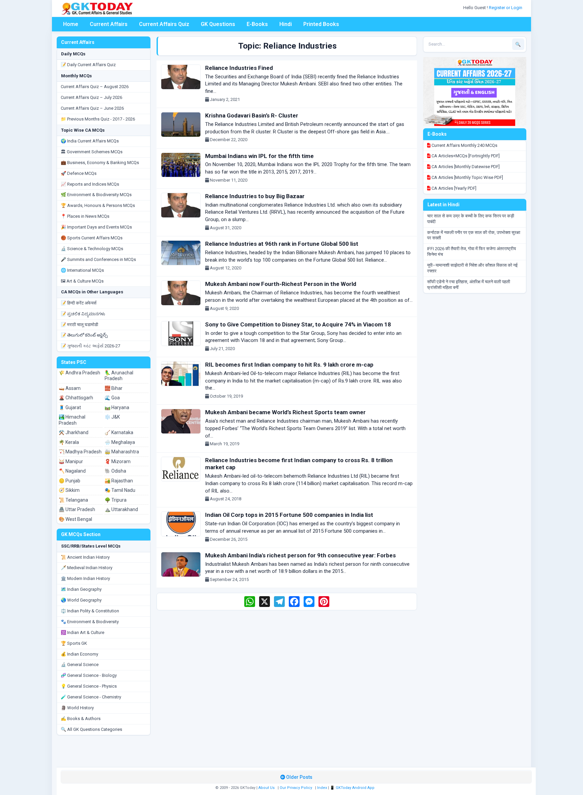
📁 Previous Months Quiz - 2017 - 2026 (98, 119)
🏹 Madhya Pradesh (80, 451)
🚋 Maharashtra (122, 451)
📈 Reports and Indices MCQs (90, 184)
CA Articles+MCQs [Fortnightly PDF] (465, 155)
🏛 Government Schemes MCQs (91, 151)
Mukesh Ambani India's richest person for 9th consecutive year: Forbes (300, 555)
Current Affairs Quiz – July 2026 (91, 97)
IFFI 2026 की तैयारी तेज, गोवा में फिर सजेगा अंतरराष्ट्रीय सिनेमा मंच (471, 251)
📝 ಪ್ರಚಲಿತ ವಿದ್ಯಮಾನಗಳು (83, 313)
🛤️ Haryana (117, 407)
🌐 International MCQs (82, 270)
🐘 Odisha (115, 471)
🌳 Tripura (116, 500)
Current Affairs (109, 24)
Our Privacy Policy (296, 788)
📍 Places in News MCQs (85, 216)
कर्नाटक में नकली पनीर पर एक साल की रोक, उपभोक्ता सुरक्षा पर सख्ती (473, 235)
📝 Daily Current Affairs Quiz (88, 64)
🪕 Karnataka (119, 432)
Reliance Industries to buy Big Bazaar (255, 196)
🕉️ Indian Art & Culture (82, 632)
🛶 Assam (70, 388)
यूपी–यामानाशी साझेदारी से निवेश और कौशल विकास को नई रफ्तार (472, 268)
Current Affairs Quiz (164, 24)
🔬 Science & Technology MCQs (92, 248)
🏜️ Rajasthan (119, 480)
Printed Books (321, 24)
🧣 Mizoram (118, 461)
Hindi (285, 24)
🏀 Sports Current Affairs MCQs (91, 237)
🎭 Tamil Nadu (120, 490)
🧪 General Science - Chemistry (91, 696)
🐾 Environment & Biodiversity (90, 621)
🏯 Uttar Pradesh (77, 509)
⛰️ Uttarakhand (121, 509)
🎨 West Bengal (75, 519)
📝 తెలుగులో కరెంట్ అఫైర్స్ (84, 335)
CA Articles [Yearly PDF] (453, 188)
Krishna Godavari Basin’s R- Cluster (251, 115)
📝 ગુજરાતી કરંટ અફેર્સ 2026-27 (90, 345)
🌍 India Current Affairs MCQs (90, 140)
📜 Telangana (73, 500)
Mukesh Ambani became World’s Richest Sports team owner (285, 412)
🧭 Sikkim (69, 490)
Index (322, 788)
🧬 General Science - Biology (89, 675)
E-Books (257, 24)
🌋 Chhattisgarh (76, 397)
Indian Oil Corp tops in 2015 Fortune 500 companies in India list (289, 514)
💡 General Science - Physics (89, 686)
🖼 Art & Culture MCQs (82, 281)
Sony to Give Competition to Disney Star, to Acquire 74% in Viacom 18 (298, 324)
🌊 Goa (112, 397)
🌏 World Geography (81, 600)
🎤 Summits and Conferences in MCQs (98, 259)
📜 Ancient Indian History (85, 557)
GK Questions (218, 24)
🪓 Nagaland (72, 471)
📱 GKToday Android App (353, 788)
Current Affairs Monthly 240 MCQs (464, 145)
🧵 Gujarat (70, 407)
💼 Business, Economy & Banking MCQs (100, 162)
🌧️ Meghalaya (120, 442)
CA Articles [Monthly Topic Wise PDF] (467, 177)
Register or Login (506, 7)
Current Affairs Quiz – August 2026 (95, 86)
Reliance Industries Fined (239, 67)
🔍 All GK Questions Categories (91, 729)
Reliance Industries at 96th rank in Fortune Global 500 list (281, 243)
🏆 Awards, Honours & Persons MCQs (98, 205)
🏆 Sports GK (74, 643)
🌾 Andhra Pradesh (79, 372)
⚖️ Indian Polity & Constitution (90, 610)
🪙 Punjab (69, 480)
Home (70, 24)
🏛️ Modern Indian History (85, 578)
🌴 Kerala (69, 442)
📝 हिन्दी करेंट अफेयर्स (78, 303)
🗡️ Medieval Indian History (86, 567)
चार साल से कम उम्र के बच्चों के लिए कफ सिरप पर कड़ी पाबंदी (470, 218)
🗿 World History (77, 707)
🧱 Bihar (113, 388)
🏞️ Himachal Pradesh (72, 420)
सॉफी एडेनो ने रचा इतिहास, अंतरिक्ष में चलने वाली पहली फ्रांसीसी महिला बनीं (468, 284)
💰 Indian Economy (79, 654)
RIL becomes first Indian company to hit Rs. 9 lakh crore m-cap (289, 364)
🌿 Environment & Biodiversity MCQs (96, 194)
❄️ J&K (112, 417)
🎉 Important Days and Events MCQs (96, 227)
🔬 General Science (80, 664)
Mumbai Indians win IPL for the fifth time (259, 156)
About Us (266, 788)
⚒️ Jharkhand (73, 432)
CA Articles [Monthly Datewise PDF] (465, 166)
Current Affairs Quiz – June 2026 (92, 108)
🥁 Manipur (71, 461)
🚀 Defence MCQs (78, 173)
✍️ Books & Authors (81, 718)
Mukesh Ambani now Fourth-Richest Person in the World (280, 284)
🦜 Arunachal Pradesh (119, 375)
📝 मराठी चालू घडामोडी (79, 324)
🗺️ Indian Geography (81, 589)
